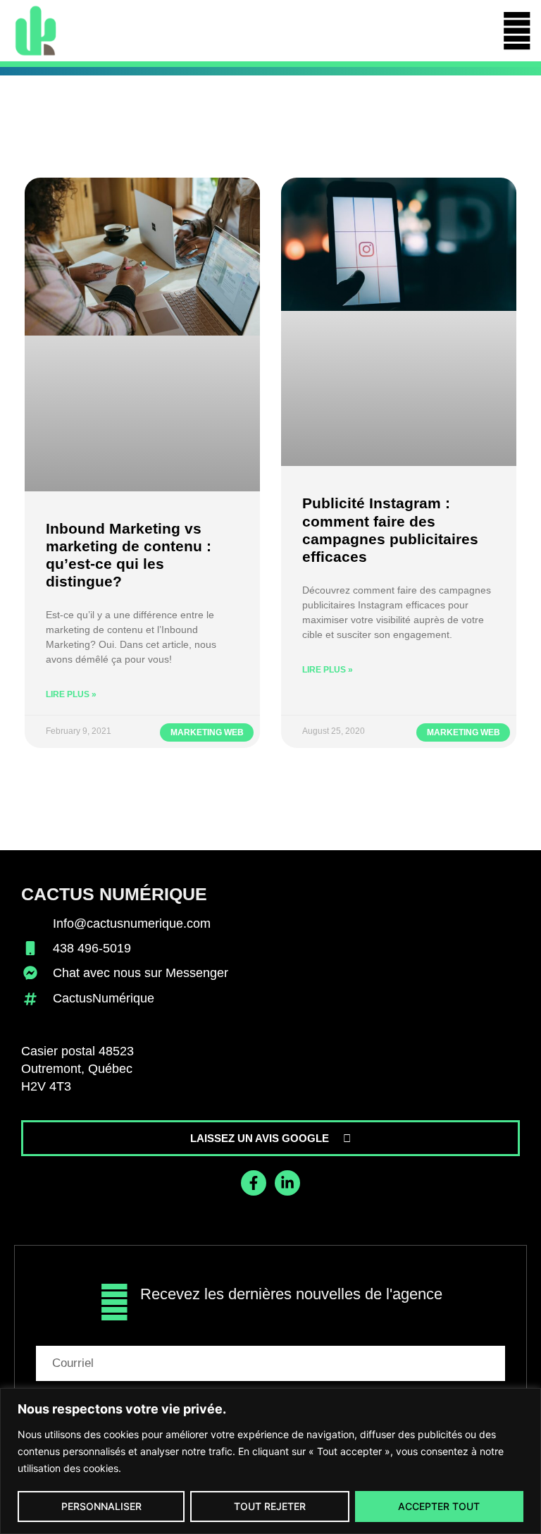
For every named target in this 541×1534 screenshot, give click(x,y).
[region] (270, 1461)
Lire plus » (71, 694)
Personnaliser (101, 1506)
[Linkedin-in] (287, 1183)
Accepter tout (439, 1506)
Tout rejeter (270, 1506)
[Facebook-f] (253, 1183)
